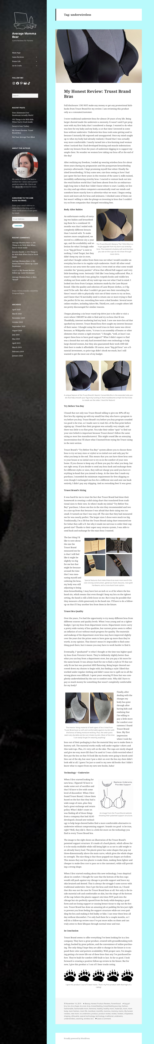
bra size (83, 1006)
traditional (109, 1016)
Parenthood (116, 1003)
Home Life (16, 61)
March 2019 (17, 347)
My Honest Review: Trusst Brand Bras (97, 93)
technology (100, 1016)
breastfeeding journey (112, 1006)
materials (118, 1008)
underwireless (69, 1018)
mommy (114, 1011)
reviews (120, 1013)
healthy (100, 1008)
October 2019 (17, 322)
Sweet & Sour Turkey (20, 126)
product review (105, 1013)
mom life (83, 1011)
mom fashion (74, 1011)
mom (125, 1008)
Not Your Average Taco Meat (23, 137)
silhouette (75, 1016)
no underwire (85, 1013)
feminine (92, 1008)
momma (107, 1011)
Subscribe (18, 226)
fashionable (68, 1008)
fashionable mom (81, 1008)
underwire (118, 1016)
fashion (125, 1006)
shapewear (128, 1013)
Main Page (16, 53)
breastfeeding (97, 1006)
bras (89, 1006)
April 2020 (16, 309)
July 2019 (15, 335)
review (113, 1013)
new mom (75, 1013)
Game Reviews (18, 57)
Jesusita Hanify (18, 252)
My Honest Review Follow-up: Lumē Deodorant (25, 263)
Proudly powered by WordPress (77, 1038)
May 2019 (16, 339)
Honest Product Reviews (100, 1003)
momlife (99, 1011)
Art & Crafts (17, 65)
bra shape (75, 1006)
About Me (19, 187)
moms (121, 1011)
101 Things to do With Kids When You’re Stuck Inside (24, 245)
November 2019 (18, 318)
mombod (91, 1011)
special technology (87, 1016)
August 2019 (17, 330)
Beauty (87, 1003)
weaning (79, 1018)
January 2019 (17, 356)
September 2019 (18, 326)
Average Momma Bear (24, 35)
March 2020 (17, 314)
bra (69, 1006)
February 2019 (18, 351)
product (94, 1013)
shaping (67, 1016)
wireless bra (88, 1018)
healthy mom (108, 1008)
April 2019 (16, 343)
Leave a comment (104, 1018)
